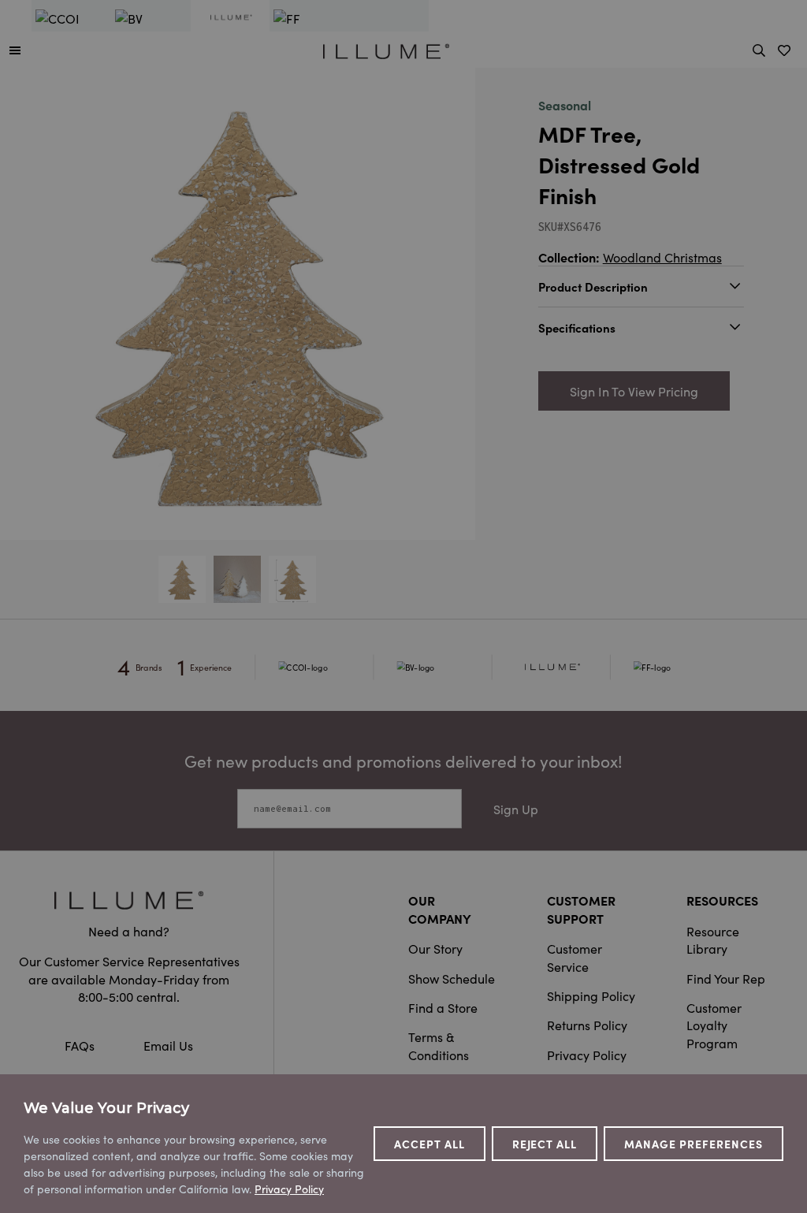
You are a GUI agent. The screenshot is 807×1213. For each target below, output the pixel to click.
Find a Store (443, 1007)
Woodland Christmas (662, 257)
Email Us (168, 1045)
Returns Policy (587, 1024)
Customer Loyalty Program (714, 1025)
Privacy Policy (587, 1054)
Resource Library (712, 939)
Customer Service (574, 957)
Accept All (429, 1144)
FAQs (81, 1045)
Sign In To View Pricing (634, 391)
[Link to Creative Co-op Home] (129, 900)
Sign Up (515, 808)
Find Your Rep (725, 978)
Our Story (435, 948)
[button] (14, 49)
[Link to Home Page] (386, 49)
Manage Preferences (693, 1144)
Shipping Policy (591, 995)
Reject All (545, 1144)
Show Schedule (451, 978)
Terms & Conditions (438, 1045)
